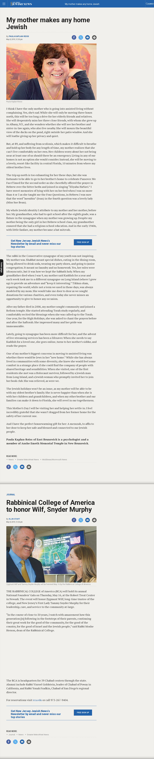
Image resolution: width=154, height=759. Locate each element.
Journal (12, 734)
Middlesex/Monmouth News (54, 459)
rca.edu (37, 700)
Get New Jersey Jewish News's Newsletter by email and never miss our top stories (36, 243)
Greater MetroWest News (28, 459)
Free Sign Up (83, 242)
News (11, 459)
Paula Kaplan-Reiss (19, 36)
